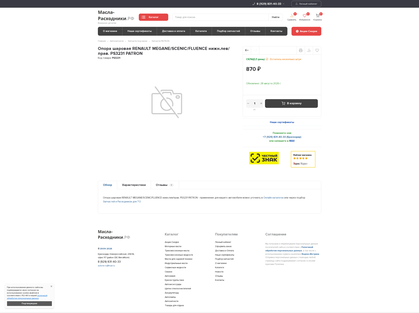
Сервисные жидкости (175, 267)
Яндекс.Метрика (310, 254)
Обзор (107, 185)
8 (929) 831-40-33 (269, 4)
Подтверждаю (29, 303)
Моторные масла (173, 246)
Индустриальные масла (176, 263)
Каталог (154, 17)
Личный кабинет (307, 3)
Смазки (168, 271)
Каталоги (201, 31)
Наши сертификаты (140, 31)
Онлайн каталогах (273, 197)
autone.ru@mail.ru (106, 265)
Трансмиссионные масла (177, 250)
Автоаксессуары (173, 284)
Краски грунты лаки (174, 280)
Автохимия (170, 276)
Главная (102, 41)
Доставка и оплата (173, 31)
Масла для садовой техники (178, 259)
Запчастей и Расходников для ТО (122, 201)
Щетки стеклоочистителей (178, 288)
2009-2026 (106, 248)
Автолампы (170, 297)
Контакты (276, 31)
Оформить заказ (223, 246)
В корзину (294, 103)
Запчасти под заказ (137, 41)
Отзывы (255, 31)
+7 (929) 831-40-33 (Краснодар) (282, 136)
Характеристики (134, 185)
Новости (219, 271)
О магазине (110, 31)
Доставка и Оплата (224, 250)
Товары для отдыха (174, 305)
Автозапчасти (117, 41)
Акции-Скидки (172, 242)
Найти (275, 17)
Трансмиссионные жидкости (179, 255)
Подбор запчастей (228, 31)
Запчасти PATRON (160, 41)
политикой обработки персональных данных (27, 297)
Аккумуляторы (172, 293)
